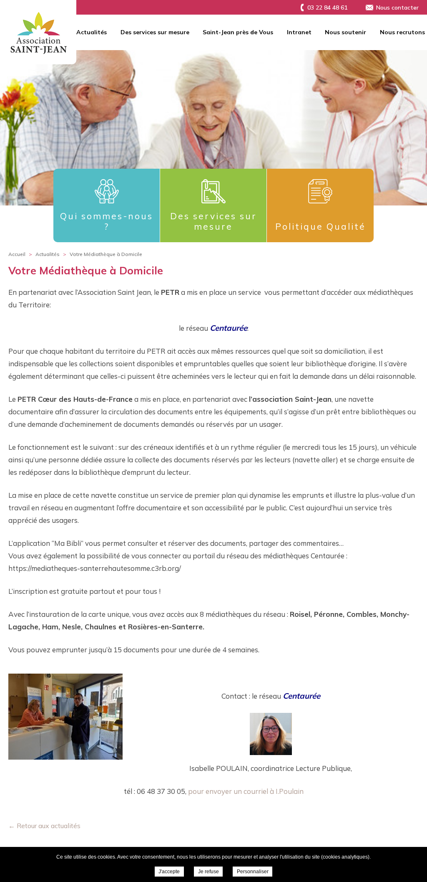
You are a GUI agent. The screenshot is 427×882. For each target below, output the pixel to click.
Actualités (91, 32)
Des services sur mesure (155, 32)
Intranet (299, 32)
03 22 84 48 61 (327, 7)
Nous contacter (397, 7)
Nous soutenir (345, 32)
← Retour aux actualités (44, 825)
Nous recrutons (402, 32)
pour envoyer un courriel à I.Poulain (246, 791)
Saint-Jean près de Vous (238, 32)
